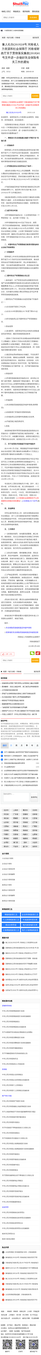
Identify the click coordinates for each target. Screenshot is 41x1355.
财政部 (9, 1311)
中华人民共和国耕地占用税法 (12, 1181)
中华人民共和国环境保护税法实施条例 (15, 1196)
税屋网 (3, 1325)
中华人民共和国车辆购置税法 (12, 1048)
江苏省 (34, 818)
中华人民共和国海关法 (10, 1059)
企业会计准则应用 (8, 869)
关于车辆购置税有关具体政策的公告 (15, 1053)
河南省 (17, 37)
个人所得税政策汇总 (11, 920)
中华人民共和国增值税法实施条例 (14, 1027)
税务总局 (23, 1311)
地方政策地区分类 (30, 925)
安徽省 (25, 814)
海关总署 (4, 1315)
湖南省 (15, 826)
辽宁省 (34, 822)
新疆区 (15, 838)
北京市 (6, 810)
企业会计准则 (7, 864)
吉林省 (34, 814)
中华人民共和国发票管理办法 (12, 1223)
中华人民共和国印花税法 (11, 1122)
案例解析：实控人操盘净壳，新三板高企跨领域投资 (20, 687)
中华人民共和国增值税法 (11, 1021)
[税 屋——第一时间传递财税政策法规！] (20, 6)
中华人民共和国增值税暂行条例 (13, 1011)
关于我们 (10, 1325)
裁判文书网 (26, 1318)
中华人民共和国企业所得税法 (12, 1074)
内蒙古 (25, 834)
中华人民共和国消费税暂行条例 (13, 1037)
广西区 (34, 826)
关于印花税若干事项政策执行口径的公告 (16, 1128)
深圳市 (34, 846)
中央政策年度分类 (30, 920)
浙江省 (25, 818)
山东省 (6, 822)
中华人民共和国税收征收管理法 (13, 1212)
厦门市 (25, 846)
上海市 (15, 810)
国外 (25, 842)
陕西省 (15, 830)
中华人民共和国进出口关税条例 (13, 1064)
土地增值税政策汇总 (11, 930)
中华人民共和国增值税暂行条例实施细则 (16, 1016)
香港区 (34, 838)
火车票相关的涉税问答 (10, 690)
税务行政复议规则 (8, 1239)
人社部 (29, 1311)
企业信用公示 (16, 1318)
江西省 (6, 826)
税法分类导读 (10, 925)
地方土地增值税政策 (30, 930)
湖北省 (6, 818)
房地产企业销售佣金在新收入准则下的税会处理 (18, 693)
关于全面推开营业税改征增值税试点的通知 (17, 1032)
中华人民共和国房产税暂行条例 (13, 1101)
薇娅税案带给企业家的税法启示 (13, 704)
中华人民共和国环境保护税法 (12, 1191)
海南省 (25, 830)
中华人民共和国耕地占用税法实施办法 (15, 1186)
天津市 (34, 810)
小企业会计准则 (7, 858)
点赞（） (9, 654)
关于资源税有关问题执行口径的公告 (15, 1138)
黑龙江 (25, 826)
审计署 (18, 1315)
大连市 (34, 842)
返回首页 (36, 37)
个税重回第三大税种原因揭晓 (13, 30)
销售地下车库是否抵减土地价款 (13, 700)
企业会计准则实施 (8, 879)
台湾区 (6, 842)
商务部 (15, 1311)
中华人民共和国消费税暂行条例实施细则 (16, 1043)
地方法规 (10, 37)
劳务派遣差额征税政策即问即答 (14, 763)
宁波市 (15, 846)
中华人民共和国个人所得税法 (12, 1085)
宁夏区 (6, 834)
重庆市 (25, 810)
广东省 (15, 814)
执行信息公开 (5, 1318)
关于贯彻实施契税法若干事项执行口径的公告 (18, 1175)
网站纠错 (33, 1325)
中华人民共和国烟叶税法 (11, 1165)
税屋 (3, 37)
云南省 (6, 830)
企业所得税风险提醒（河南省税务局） (19, 1294)
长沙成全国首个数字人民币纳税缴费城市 (16, 697)
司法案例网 (35, 1318)
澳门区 (15, 842)
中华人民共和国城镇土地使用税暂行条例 (16, 1106)
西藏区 (15, 818)
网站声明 (17, 1325)
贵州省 (34, 830)
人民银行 (12, 1315)
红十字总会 (34, 1315)
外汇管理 (25, 1315)
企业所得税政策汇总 (30, 915)
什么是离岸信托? (9, 767)
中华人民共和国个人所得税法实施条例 (15, 1090)
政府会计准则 (7, 885)
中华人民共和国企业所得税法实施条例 (15, 1080)
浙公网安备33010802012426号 (11, 1337)
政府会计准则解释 (8, 895)
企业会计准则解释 (8, 874)
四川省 (15, 822)
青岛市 (6, 846)
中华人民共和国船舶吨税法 (11, 1202)
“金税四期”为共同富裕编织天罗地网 (14, 707)
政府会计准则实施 (8, 901)
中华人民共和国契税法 (10, 1170)
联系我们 (25, 1325)
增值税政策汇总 (11, 915)
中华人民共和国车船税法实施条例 (14, 1159)
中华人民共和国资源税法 (11, 1133)
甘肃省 (15, 834)
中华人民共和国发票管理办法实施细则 (15, 1228)
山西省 (34, 834)
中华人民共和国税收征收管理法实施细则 (16, 1218)
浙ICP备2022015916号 (30, 1337)
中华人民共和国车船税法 (11, 1154)
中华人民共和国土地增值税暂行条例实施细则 (18, 1149)
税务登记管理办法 (8, 1234)
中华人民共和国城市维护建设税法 (14, 1117)
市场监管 (36, 1311)
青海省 (6, 838)
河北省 (6, 814)
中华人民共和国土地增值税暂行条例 (15, 1143)
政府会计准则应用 (8, 890)
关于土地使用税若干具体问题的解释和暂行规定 (19, 1112)
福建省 (25, 838)
